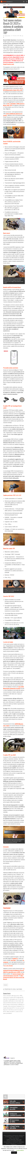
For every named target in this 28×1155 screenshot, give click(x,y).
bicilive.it (15, 958)
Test (22, 35)
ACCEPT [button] (14, 1152)
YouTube (13, 960)
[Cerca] (26, 1)
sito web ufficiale (8, 965)
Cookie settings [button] (20, 1150)
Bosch (5, 984)
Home (4, 4)
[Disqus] (14, 1035)
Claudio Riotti (7, 35)
